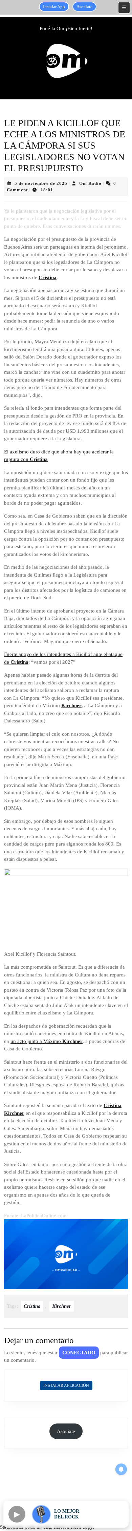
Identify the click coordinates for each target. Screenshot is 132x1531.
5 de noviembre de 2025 (41, 183)
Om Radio (90, 183)
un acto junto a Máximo (36, 1041)
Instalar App (54, 6)
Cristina (48, 277)
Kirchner (71, 705)
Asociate (84, 6)
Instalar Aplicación (66, 1385)
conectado (78, 1352)
